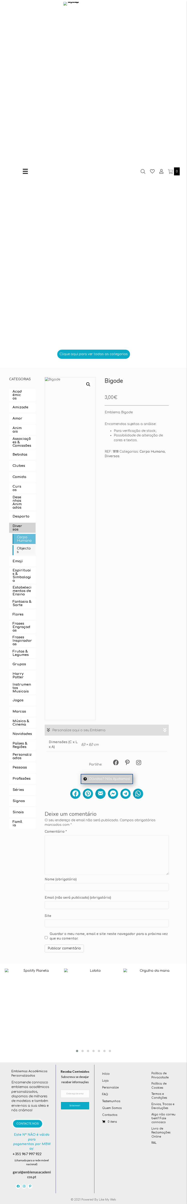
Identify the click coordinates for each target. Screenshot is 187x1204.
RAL (153, 1142)
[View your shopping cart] (171, 171)
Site (48, 916)
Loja (105, 1080)
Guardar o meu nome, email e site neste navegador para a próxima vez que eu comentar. (109, 936)
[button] (93, 354)
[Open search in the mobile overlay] (143, 171)
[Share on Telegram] (125, 794)
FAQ (105, 1094)
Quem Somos (112, 1108)
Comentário (56, 831)
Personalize (110, 1087)
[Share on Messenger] (113, 794)
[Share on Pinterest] (88, 794)
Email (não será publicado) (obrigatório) (78, 897)
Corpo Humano (152, 451)
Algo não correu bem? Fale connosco (163, 1118)
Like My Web (107, 1199)
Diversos (112, 456)
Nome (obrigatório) (61, 879)
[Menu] (25, 171)
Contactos (109, 1115)
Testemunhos (111, 1101)
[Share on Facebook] (75, 794)
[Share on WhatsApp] (138, 794)
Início (106, 1073)
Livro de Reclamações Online (160, 1132)
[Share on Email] (100, 794)
